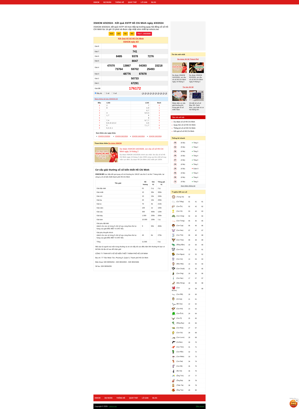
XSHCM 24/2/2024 (138, 136)
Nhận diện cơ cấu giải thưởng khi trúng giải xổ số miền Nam (178, 106)
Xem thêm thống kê (188, 186)
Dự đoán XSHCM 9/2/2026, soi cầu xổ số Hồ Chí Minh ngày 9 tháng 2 (196, 78)
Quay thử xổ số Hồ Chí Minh (185, 125)
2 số (107, 93)
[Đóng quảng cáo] (297, 400)
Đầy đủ (99, 93)
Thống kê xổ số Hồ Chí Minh (184, 128)
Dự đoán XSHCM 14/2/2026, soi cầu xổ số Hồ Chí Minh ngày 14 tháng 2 (141, 150)
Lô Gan (144, 2)
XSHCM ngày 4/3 (131, 42)
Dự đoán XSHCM (115, 143)
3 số (115, 93)
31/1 (111, 34)
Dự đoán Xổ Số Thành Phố (188, 59)
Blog (153, 2)
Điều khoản (200, 406)
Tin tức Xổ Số (188, 87)
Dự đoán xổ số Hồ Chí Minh (184, 122)
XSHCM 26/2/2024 (121, 136)
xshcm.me (113, 406)
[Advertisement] (149, 12)
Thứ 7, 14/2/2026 (144, 34)
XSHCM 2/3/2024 (104, 136)
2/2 (118, 34)
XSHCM (96, 2)
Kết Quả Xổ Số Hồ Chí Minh (131, 38)
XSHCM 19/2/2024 (155, 136)
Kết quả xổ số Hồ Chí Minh (184, 131)
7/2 (125, 34)
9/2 (132, 34)
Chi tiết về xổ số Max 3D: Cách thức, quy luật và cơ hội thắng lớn (196, 106)
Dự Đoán (107, 2)
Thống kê (119, 2)
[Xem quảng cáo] (294, 404)
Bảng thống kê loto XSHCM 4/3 (106, 99)
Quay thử (132, 2)
